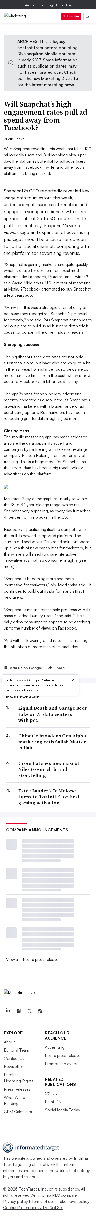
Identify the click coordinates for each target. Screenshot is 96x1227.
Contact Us (14, 1058)
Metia (13, 289)
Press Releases (17, 1089)
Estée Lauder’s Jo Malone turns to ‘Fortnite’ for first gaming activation (49, 797)
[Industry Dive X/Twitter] (29, 1010)
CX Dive (52, 1093)
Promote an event (61, 1063)
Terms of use (43, 1201)
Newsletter (13, 1066)
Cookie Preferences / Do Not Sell (33, 1207)
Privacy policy (15, 1201)
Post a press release (40, 959)
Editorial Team (16, 1050)
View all (12, 959)
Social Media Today (62, 1109)
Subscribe (71, 16)
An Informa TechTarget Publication (48, 5)
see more (70, 418)
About (9, 1041)
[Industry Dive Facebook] (18, 1010)
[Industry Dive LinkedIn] (8, 1010)
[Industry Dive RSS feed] (40, 1010)
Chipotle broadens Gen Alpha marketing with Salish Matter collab (52, 742)
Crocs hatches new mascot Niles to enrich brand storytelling (48, 769)
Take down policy (73, 1201)
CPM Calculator (18, 1111)
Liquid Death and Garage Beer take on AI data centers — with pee (52, 714)
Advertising (55, 1047)
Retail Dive (54, 1101)
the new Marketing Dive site (51, 78)
